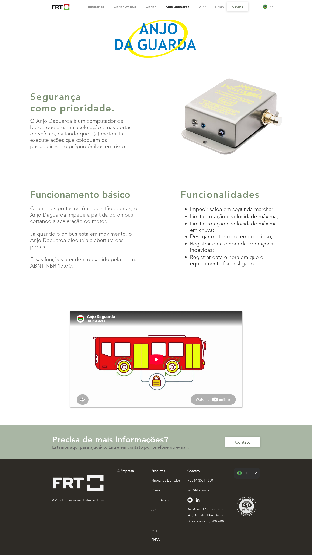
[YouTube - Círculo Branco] (190, 500)
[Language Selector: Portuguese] (267, 6)
